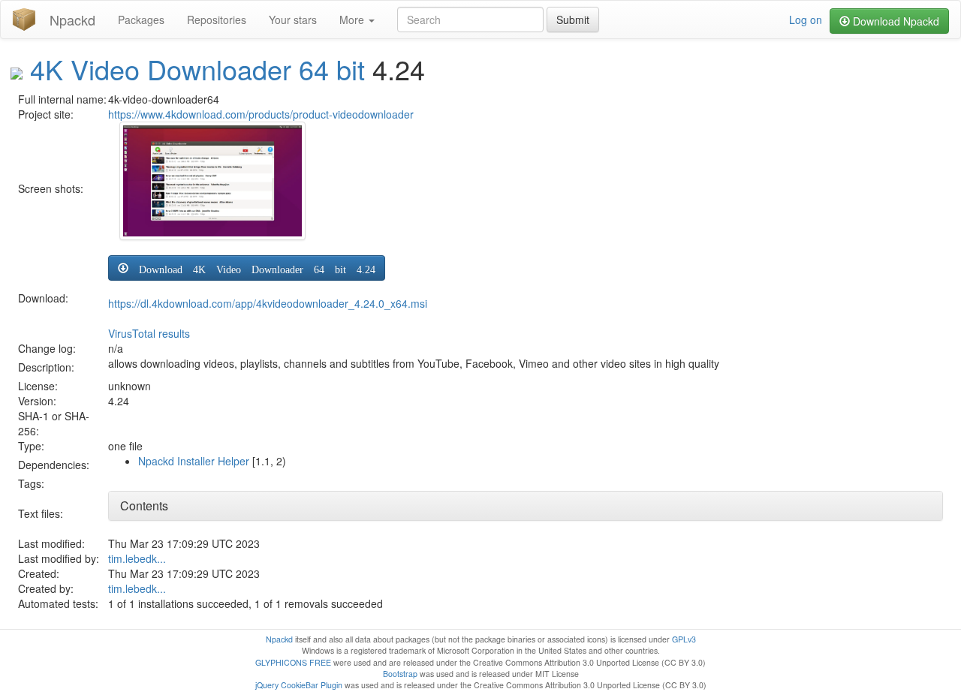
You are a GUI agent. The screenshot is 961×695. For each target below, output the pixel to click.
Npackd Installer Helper (193, 460)
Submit (572, 19)
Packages (141, 19)
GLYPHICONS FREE (293, 662)
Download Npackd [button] (894, 21)
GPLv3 (684, 639)
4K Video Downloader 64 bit (197, 69)
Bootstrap (400, 673)
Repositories (216, 19)
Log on (805, 19)
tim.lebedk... (137, 558)
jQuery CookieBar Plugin (298, 684)
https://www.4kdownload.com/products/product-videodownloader (261, 114)
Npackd (72, 19)
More (353, 19)
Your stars (293, 19)
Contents (144, 505)
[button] (246, 268)
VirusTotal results (149, 333)
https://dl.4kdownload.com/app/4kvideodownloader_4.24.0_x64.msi (267, 303)
